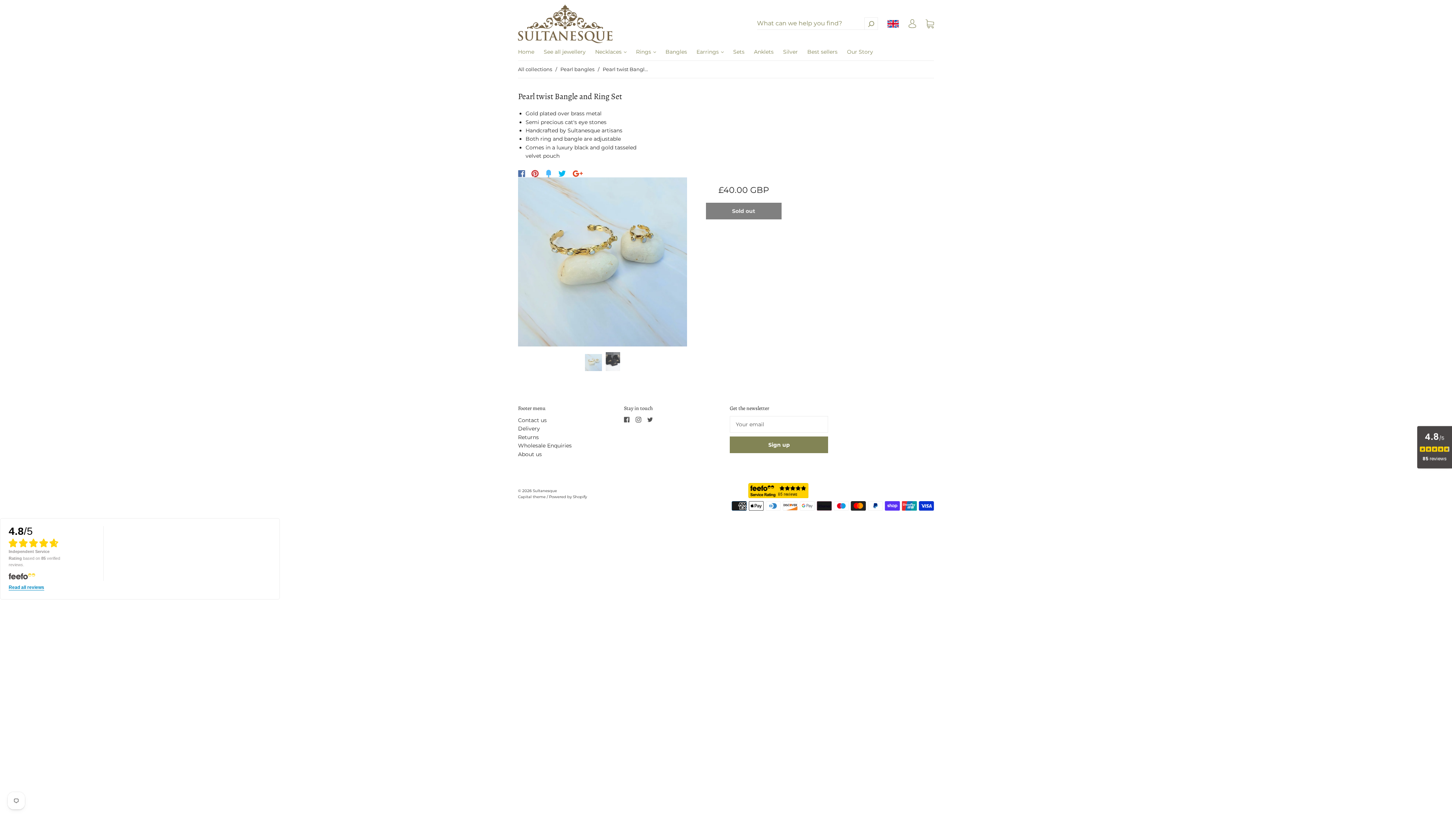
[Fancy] (548, 173)
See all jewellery (565, 51)
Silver (790, 51)
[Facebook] (521, 173)
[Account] (912, 25)
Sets (739, 51)
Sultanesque (545, 490)
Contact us (532, 420)
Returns (528, 437)
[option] (602, 261)
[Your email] (779, 424)
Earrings (708, 51)
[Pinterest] (535, 173)
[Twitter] (562, 173)
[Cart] (930, 23)
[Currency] (893, 24)
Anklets (764, 51)
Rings (644, 51)
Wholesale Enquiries (545, 445)
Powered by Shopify (568, 496)
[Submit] (871, 23)
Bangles (676, 51)
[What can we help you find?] (817, 23)
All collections (535, 69)
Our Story (860, 51)
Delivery (529, 428)
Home (526, 51)
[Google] (577, 173)
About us (530, 454)
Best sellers (822, 51)
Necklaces (609, 51)
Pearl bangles (577, 69)
